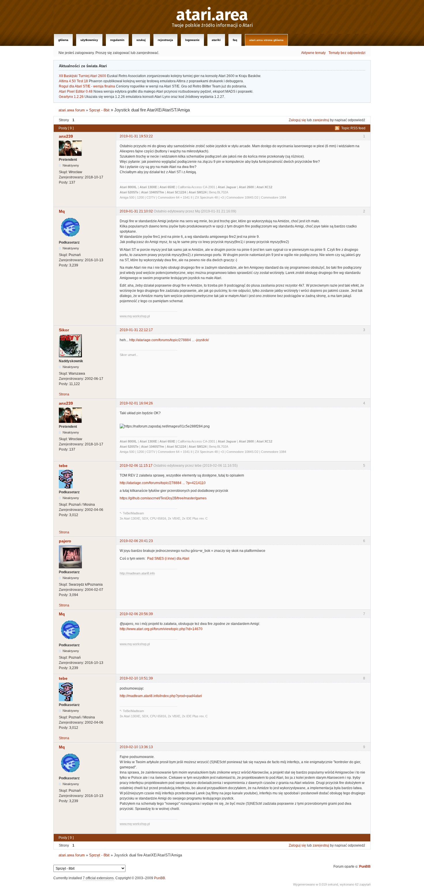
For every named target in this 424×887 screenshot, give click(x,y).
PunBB (365, 866)
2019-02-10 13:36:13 (136, 747)
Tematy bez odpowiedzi (347, 53)
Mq (62, 211)
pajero (65, 541)
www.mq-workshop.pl (135, 316)
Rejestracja (165, 40)
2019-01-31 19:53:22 (136, 136)
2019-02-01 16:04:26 (136, 403)
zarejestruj (321, 120)
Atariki (216, 40)
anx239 (66, 136)
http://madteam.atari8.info (137, 573)
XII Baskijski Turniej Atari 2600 (82, 76)
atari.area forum (72, 110)
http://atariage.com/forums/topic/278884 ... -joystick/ (169, 340)
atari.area (212, 15)
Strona (64, 394)
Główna (63, 40)
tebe (63, 465)
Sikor (64, 330)
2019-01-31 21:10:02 (136, 211)
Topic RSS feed (353, 128)
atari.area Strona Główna (266, 40)
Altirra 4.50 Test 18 (73, 81)
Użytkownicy (89, 40)
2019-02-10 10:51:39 (136, 678)
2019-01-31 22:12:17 (136, 330)
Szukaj (141, 40)
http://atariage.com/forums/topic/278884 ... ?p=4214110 (163, 483)
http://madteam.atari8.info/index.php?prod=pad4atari (161, 696)
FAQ (235, 40)
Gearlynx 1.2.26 (71, 97)
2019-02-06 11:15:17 (136, 466)
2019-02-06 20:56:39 (136, 614)
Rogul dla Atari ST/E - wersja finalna (87, 86)
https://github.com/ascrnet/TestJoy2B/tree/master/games (163, 498)
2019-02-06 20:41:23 (136, 541)
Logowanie (192, 40)
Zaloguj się (297, 120)
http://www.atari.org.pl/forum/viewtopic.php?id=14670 (161, 629)
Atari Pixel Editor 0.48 (76, 91)
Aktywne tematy (313, 53)
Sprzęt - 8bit (99, 110)
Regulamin (117, 40)
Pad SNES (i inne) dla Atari (168, 559)
